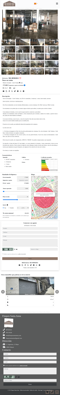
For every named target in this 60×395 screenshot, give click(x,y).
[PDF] (7, 91)
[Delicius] (15, 91)
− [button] (33, 180)
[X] (12, 91)
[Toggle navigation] (57, 3)
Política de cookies (34, 390)
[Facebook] (9, 91)
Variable (12, 208)
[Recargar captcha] (14, 249)
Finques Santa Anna (15, 390)
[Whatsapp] (21, 91)
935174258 (33, 225)
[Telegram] (23, 91)
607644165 (27, 225)
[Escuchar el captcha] (16, 249)
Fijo (5, 208)
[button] (3, 292)
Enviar (30, 258)
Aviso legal (40, 390)
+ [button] (33, 178)
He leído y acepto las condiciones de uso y (15, 254)
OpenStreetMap (50, 218)
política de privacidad (22, 254)
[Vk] (18, 91)
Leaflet (44, 218)
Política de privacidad (24, 390)
